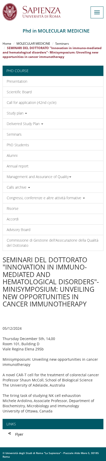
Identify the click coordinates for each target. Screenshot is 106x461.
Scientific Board (19, 91)
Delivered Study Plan (24, 123)
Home (7, 43)
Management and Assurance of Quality (38, 176)
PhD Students (18, 144)
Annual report (18, 166)
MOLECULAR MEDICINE (33, 43)
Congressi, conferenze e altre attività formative (44, 197)
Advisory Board (18, 229)
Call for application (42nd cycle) (31, 102)
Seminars (62, 43)
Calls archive (17, 187)
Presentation (17, 81)
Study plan (15, 113)
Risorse (13, 208)
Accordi (13, 219)
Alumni (12, 155)
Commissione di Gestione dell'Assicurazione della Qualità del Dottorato (52, 243)
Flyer (19, 434)
